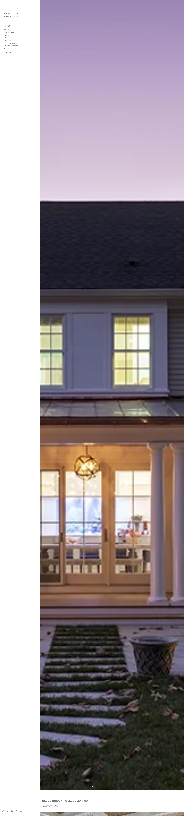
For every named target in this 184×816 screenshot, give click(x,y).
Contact (8, 52)
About (7, 26)
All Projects (10, 33)
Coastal (8, 40)
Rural (7, 38)
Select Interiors (11, 46)
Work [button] (7, 30)
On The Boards (11, 43)
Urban (7, 35)
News (6, 49)
